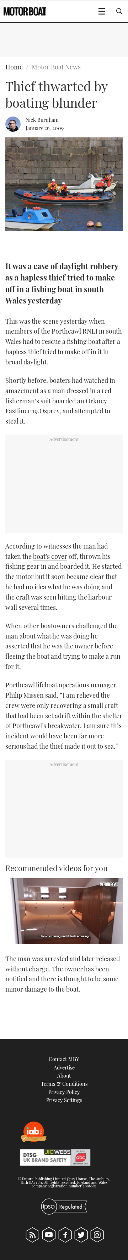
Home (14, 67)
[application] (64, 911)
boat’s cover (50, 556)
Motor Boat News (56, 67)
